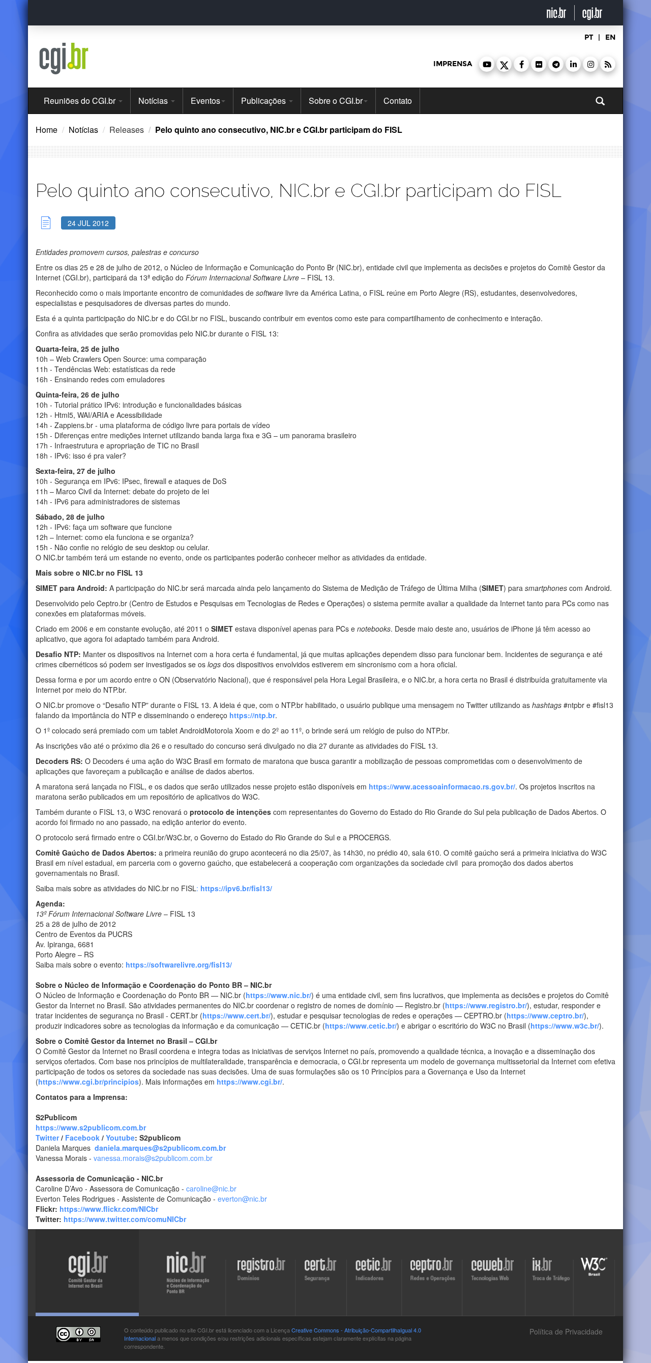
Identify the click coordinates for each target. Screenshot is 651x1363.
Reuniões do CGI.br (80, 100)
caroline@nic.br (211, 1188)
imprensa (452, 64)
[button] (486, 64)
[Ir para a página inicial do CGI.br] (64, 58)
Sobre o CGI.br (336, 100)
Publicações (264, 100)
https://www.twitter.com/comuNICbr (125, 1219)
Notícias (154, 100)
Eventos (205, 100)
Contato (397, 100)
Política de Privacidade (565, 1331)
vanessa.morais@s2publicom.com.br (153, 1158)
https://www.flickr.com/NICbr (109, 1209)
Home (46, 129)
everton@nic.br (242, 1199)
